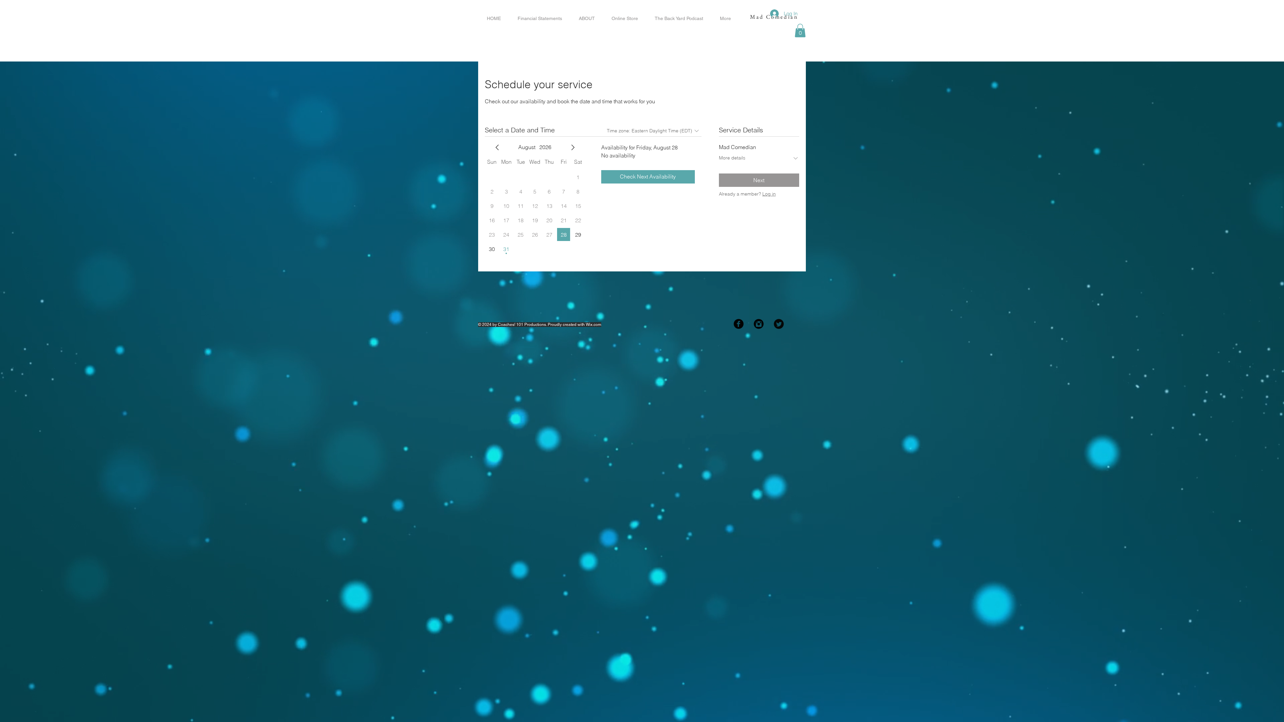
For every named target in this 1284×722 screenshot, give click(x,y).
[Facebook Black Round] (739, 324)
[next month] (573, 147)
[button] (800, 30)
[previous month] (497, 147)
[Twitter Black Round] (779, 324)
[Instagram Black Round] (759, 324)
